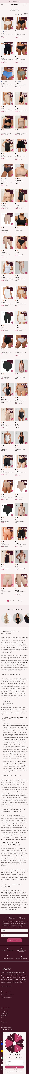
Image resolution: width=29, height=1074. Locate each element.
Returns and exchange (6, 997)
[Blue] (3, 31)
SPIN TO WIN (14, 1067)
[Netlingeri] (14, 4)
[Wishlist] (23, 4)
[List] (27, 14)
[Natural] (1, 31)
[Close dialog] (4, 1034)
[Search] (5, 4)
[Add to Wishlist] (3, 18)
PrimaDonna (10, 642)
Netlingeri (3, 1025)
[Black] (15, 31)
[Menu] (2, 4)
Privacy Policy (4, 1015)
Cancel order (4, 1018)
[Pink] (15, 373)
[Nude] (1, 250)
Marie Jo (15, 642)
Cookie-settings (4, 1013)
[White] (17, 56)
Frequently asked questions (7, 995)
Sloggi (21, 642)
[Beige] (19, 56)
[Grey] (5, 31)
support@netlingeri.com (6, 1027)
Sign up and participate (14, 940)
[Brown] (5, 129)
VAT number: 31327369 (7, 1029)
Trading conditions (5, 1011)
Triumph (5, 642)
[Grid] (25, 14)
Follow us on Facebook (6, 986)
